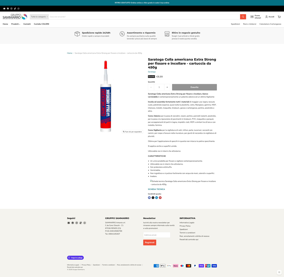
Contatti (27, 24)
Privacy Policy (185, 226)
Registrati (149, 242)
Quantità (151, 82)
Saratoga (152, 71)
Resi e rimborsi (249, 24)
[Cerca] (243, 16)
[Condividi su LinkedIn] (156, 197)
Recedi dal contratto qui (189, 239)
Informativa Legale (187, 222)
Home (5, 24)
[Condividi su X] (153, 197)
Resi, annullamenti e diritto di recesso (194, 236)
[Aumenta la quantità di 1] (167, 87)
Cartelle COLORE (41, 24)
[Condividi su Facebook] (149, 197)
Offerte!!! (258, 18)
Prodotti (15, 24)
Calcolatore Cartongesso (270, 24)
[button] (270, 16)
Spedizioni (235, 24)
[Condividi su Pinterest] (160, 197)
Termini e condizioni (187, 232)
